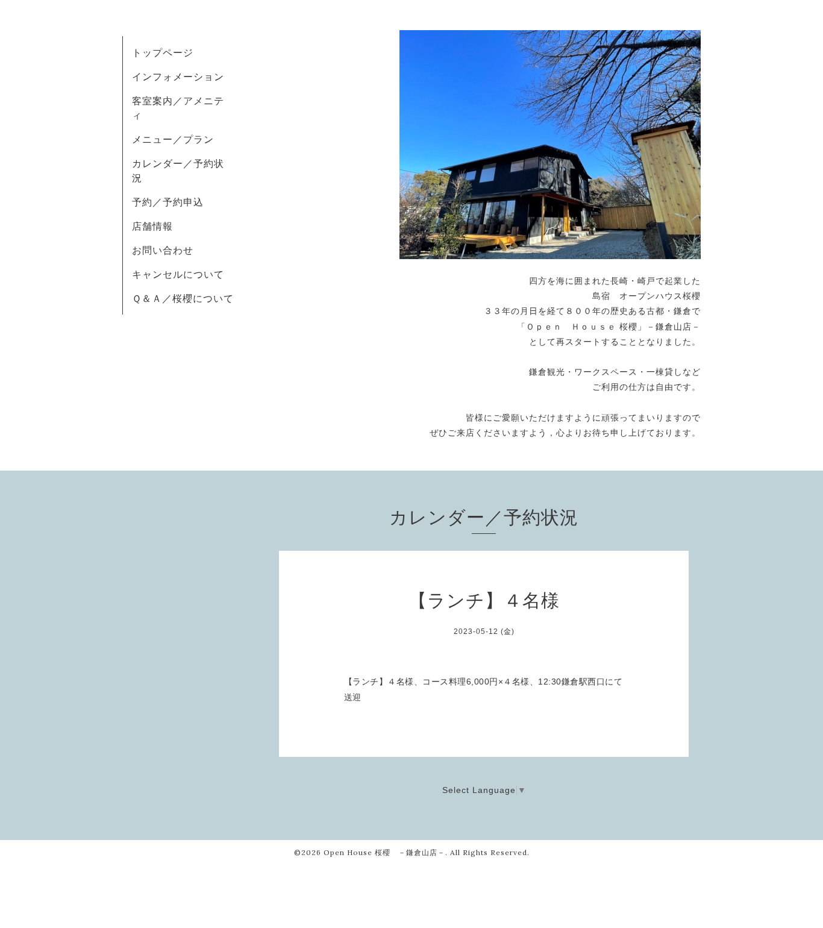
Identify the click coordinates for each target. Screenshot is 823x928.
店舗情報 (152, 226)
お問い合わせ (162, 250)
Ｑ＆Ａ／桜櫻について (183, 298)
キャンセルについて (178, 274)
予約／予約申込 (168, 202)
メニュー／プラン (173, 139)
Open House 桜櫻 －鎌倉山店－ (384, 852)
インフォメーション (178, 77)
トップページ (162, 52)
